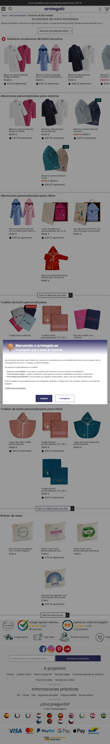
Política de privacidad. (15, 388)
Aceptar (44, 398)
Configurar (65, 398)
